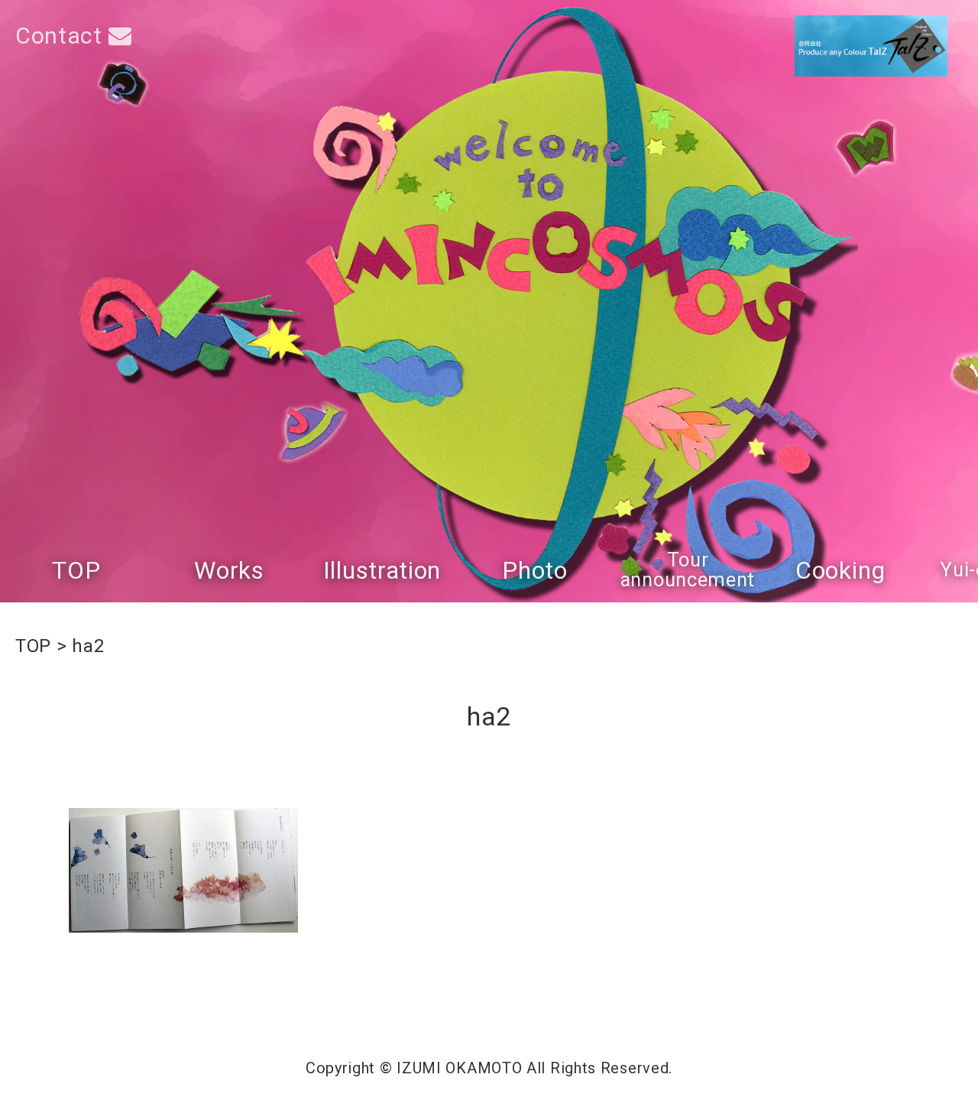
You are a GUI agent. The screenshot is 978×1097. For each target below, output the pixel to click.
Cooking (840, 570)
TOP (76, 570)
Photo (535, 570)
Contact (61, 35)
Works (229, 570)
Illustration (382, 570)
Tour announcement (687, 569)
